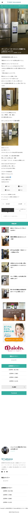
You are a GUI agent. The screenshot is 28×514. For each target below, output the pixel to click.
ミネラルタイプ (6, 196)
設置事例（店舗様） (14, 377)
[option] (14, 450)
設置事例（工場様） (14, 373)
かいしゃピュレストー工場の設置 (10, 120)
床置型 (11, 196)
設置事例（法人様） (18, 52)
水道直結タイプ (16, 196)
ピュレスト (11, 52)
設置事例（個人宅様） (14, 369)
